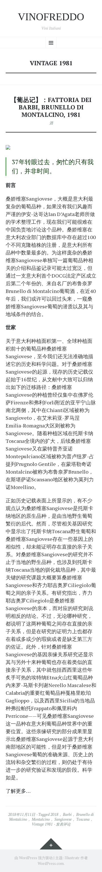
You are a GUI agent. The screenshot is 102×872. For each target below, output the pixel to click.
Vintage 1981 (42, 824)
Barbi (67, 814)
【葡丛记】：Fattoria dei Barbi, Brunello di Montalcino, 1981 (51, 107)
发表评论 (63, 824)
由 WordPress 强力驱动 (33, 857)
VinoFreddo (51, 17)
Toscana (83, 819)
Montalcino (41, 819)
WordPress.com (51, 863)
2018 (54, 814)
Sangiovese (63, 819)
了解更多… (18, 790)
